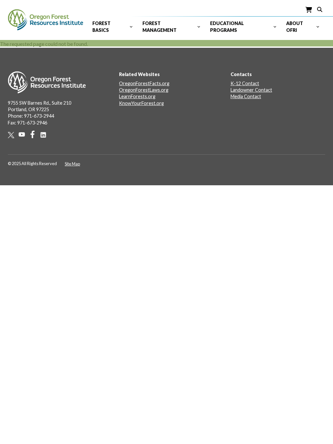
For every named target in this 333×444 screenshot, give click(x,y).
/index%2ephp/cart (309, 10)
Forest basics (101, 26)
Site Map (72, 163)
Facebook (34, 134)
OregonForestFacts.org (144, 83)
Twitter (13, 135)
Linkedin (45, 135)
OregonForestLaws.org (143, 90)
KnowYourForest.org (141, 103)
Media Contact (246, 96)
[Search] (319, 9)
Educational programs (227, 26)
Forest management (159, 26)
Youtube (24, 134)
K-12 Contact (245, 83)
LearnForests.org (137, 96)
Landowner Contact (251, 90)
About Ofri (294, 26)
